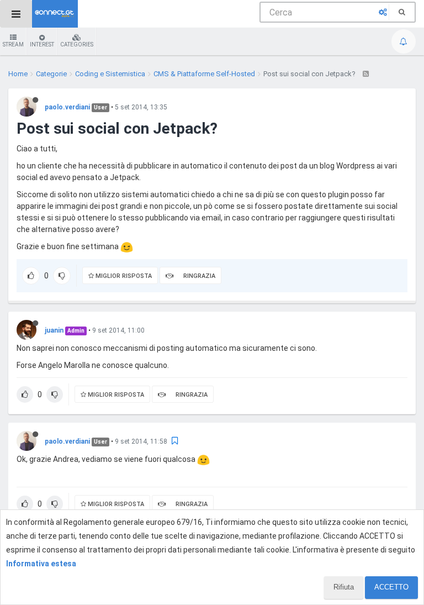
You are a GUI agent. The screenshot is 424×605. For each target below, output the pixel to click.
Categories (76, 44)
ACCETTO (391, 587)
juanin (54, 330)
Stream (13, 44)
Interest (42, 44)
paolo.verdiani (67, 107)
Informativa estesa (41, 563)
